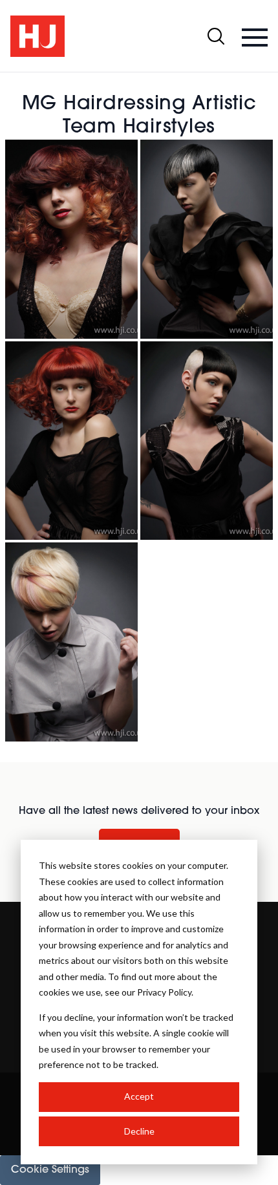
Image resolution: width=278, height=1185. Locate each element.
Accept (139, 1096)
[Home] (37, 36)
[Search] (216, 36)
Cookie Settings (50, 1170)
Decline (139, 1131)
